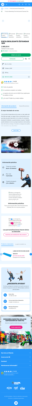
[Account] (22, 4)
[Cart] (29, 4)
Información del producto (8, 106)
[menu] (6, 4)
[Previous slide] (1, 254)
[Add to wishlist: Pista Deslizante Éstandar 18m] (29, 58)
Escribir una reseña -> (9, 374)
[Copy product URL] (26, 58)
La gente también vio (20, 244)
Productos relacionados (7, 244)
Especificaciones (24, 106)
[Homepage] (2, 4)
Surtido (6, 8)
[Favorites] (26, 4)
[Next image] (29, 21)
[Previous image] (3, 21)
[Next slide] (31, 254)
